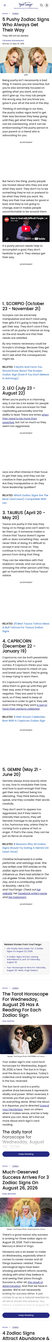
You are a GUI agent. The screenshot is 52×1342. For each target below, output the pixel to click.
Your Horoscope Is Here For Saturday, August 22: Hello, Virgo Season (26, 969)
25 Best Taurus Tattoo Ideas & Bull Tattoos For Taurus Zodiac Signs (25, 627)
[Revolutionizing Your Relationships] (26, 4)
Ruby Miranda (9, 1193)
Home (5, 13)
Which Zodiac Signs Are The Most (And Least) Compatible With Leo (25, 499)
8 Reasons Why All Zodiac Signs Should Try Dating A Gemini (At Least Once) (25, 847)
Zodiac (15, 13)
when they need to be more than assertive (25, 418)
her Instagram (17, 897)
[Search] (41, 5)
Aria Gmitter (8, 1021)
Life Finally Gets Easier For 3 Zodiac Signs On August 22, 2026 (25, 950)
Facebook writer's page (32, 893)
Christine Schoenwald (13, 40)
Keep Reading (26, 1154)
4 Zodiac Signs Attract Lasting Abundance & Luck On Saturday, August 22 (23, 959)
